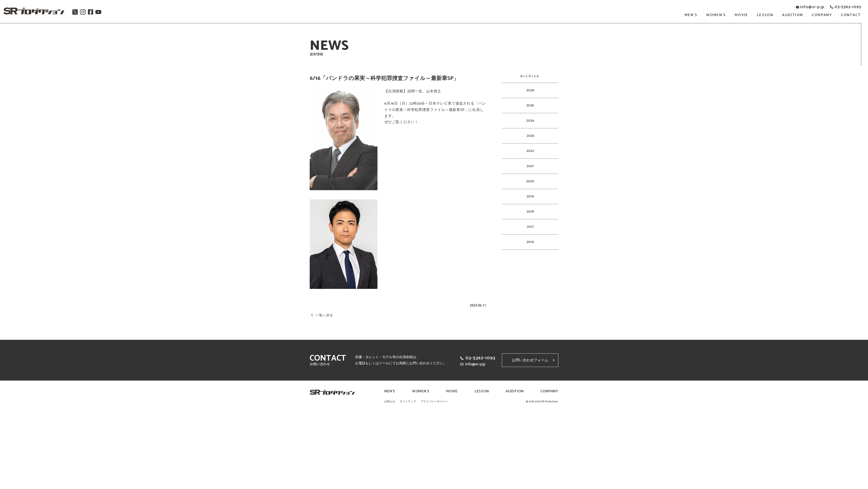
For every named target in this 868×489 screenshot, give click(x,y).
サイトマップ (408, 401)
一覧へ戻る (324, 315)
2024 (530, 120)
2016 (530, 242)
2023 (530, 136)
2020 (530, 181)
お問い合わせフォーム (530, 360)
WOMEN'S (716, 15)
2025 (530, 105)
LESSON (765, 15)
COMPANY (822, 15)
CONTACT (851, 15)
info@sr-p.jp (812, 7)
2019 (530, 196)
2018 (530, 212)
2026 (530, 90)
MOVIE (741, 15)
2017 (530, 227)
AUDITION (792, 15)
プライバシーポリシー (434, 401)
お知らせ (389, 401)
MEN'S (691, 15)
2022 (530, 151)
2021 (530, 166)
